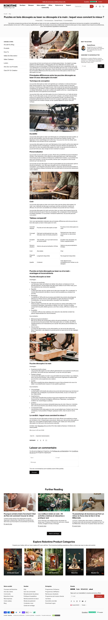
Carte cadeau (8, 601)
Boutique (22, 5)
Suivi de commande (29, 591)
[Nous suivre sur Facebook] (71, 601)
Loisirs (6, 63)
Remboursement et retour (31, 598)
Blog (10, 13)
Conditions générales (29, 615)
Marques (31, 5)
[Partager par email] (46, 440)
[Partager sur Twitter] (40, 440)
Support (68, 5)
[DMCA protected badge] (56, 615)
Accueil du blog (9, 44)
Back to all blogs (54, 533)
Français (83, 605)
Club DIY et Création (10, 70)
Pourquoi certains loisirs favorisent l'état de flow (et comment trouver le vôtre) (20, 515)
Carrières (48, 598)
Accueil (5, 13)
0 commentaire (68, 20)
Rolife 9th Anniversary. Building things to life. (54, 1)
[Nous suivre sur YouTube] (82, 601)
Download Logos (50, 603)
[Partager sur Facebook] (38, 440)
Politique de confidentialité (60, 451)
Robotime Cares (8, 596)
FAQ (25, 589)
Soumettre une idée (51, 601)
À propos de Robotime (10, 589)
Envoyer (34, 472)
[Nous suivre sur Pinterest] (80, 601)
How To (6, 52)
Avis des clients (8, 591)
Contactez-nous (28, 603)
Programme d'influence (52, 589)
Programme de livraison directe (54, 596)
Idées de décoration (10, 56)
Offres (50, 5)
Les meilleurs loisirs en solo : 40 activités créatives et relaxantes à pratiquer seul (51, 516)
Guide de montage (29, 605)
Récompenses (8, 598)
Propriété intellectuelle (46, 615)
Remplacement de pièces (31, 594)
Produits (6, 48)
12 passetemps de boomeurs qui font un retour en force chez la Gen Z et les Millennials (88, 516)
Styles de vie (59, 5)
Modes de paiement (29, 601)
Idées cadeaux (41, 5)
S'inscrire (99, 596)
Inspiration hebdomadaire (42, 436)
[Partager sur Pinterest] (43, 440)
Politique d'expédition (30, 596)
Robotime (10, 615)
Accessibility (38, 615)
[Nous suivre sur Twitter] (74, 601)
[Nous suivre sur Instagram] (77, 601)
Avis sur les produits (11, 67)
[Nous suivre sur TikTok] (85, 601)
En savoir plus (8, 524)
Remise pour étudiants (51, 594)
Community (45, 7)
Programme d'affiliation (52, 591)
